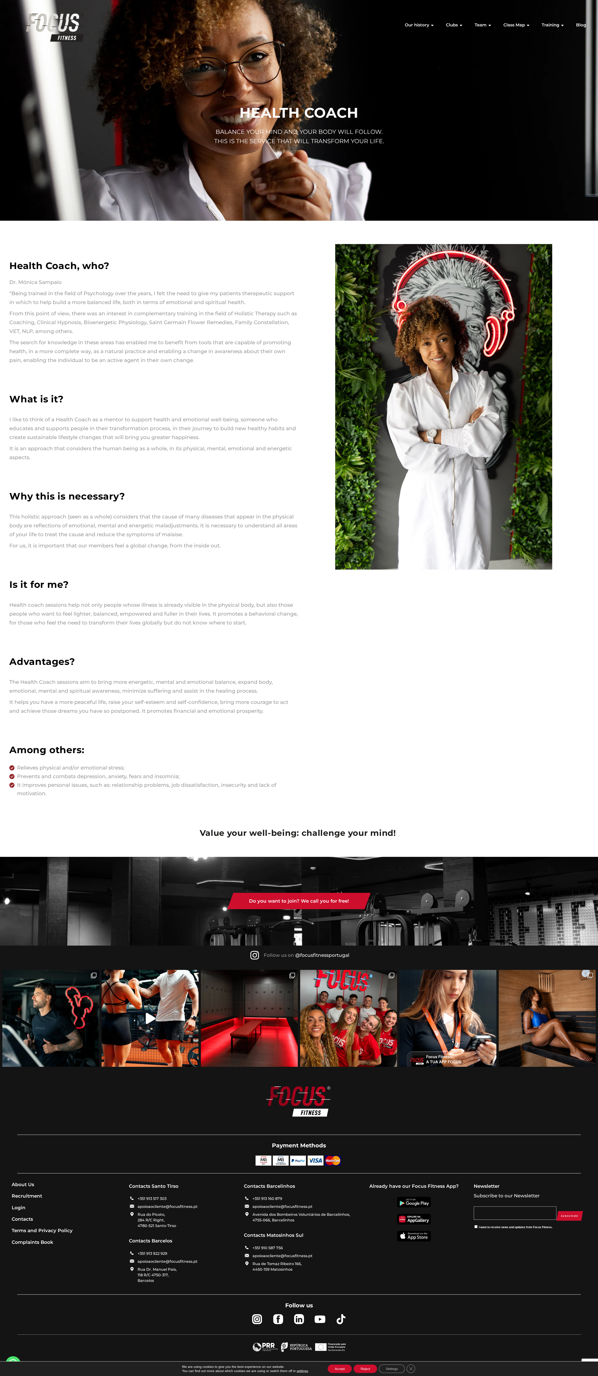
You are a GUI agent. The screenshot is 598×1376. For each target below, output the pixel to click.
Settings (392, 1369)
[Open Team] (490, 25)
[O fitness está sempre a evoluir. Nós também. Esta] (150, 1018)
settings (302, 1371)
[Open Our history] (432, 25)
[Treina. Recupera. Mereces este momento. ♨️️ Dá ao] (547, 1018)
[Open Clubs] (461, 25)
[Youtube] (320, 1319)
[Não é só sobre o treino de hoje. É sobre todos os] (50, 1018)
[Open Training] (562, 25)
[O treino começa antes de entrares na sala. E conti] (249, 1018)
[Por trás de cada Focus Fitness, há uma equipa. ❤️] (348, 1018)
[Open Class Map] (528, 25)
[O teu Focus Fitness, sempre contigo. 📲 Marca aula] (447, 1018)
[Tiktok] (341, 1319)
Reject (365, 1369)
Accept (340, 1369)
